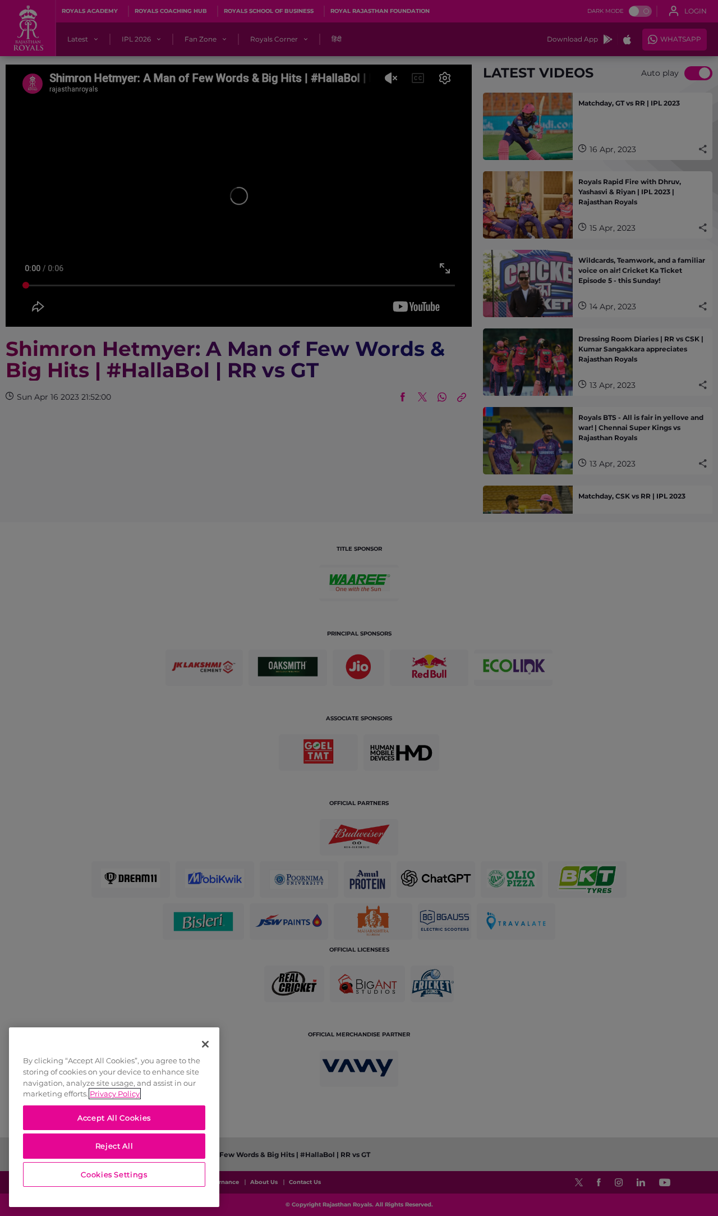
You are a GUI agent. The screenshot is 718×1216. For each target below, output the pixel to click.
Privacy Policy (115, 1093)
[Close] (205, 1044)
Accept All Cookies (114, 1117)
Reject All (114, 1145)
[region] (114, 1117)
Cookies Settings (114, 1174)
